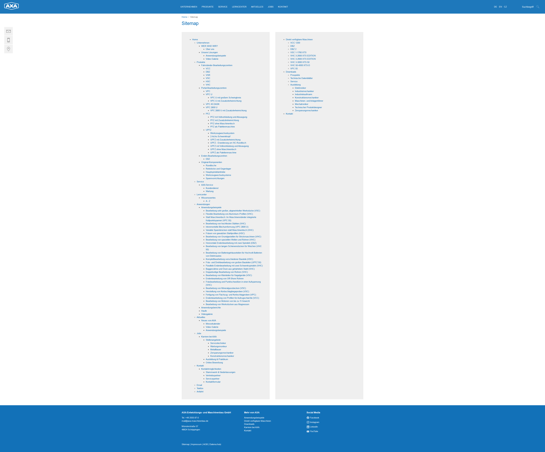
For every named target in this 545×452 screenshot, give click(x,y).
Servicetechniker (218, 343)
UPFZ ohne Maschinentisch (223, 149)
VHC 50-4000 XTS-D (300, 65)
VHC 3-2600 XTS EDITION (303, 55)
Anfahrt (200, 391)
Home (195, 39)
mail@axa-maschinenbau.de (195, 421)
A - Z (208, 201)
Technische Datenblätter (301, 78)
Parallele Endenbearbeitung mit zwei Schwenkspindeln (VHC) (234, 265)
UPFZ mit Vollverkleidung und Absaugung (229, 146)
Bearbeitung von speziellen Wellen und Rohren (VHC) (230, 239)
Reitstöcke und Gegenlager (218, 168)
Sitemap (186, 444)
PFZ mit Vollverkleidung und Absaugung (228, 117)
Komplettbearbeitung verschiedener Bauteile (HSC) (229, 259)
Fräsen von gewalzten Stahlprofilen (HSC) (225, 233)
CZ (505, 7)
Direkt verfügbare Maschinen (299, 39)
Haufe (204, 311)
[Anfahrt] (8, 49)
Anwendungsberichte (211, 307)
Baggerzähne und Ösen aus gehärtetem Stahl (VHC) (230, 269)
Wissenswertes (208, 198)
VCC (208, 68)
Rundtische (211, 165)
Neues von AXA (208, 320)
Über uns (210, 49)
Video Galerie (212, 59)
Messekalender (213, 323)
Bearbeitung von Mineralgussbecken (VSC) (226, 288)
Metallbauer (215, 349)
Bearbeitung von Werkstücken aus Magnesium (227, 304)
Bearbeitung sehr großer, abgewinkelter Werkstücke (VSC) (233, 210)
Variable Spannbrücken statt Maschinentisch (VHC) (229, 230)
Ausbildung (295, 84)
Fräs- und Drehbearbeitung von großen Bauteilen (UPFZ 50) (233, 262)
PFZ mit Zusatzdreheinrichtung (224, 120)
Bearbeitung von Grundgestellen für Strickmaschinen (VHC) (233, 236)
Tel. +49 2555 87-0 (190, 417)
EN (501, 7)
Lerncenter (202, 194)
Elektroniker (300, 88)
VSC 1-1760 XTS (298, 52)
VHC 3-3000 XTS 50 (299, 62)
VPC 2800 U (211, 107)
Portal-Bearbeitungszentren (214, 88)
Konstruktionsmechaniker (222, 356)
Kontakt (200, 365)
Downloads (291, 72)
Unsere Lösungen (209, 52)
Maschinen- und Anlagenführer (309, 101)
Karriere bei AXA (209, 336)
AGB (205, 444)
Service (200, 181)
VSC (208, 78)
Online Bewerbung (214, 362)
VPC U (209, 94)
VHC (208, 84)
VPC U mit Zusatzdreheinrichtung (225, 101)
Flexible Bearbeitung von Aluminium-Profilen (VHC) (229, 214)
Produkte (201, 62)
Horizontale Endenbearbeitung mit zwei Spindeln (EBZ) (231, 243)
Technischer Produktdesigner (308, 107)
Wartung (209, 191)
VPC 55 (294, 68)
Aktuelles (201, 317)
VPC (208, 91)
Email (199, 385)
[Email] (8, 31)
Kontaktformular (213, 382)
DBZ (208, 72)
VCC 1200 (295, 43)
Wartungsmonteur (218, 346)
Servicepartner (212, 378)
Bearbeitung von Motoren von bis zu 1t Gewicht (228, 301)
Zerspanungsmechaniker (221, 353)
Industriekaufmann (303, 94)
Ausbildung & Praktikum (217, 359)
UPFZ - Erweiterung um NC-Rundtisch (228, 143)
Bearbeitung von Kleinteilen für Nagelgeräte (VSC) (229, 275)
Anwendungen (203, 204)
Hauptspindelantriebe (215, 172)
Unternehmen (203, 43)
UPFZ (208, 130)
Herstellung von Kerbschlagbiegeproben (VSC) (227, 291)
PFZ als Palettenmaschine (222, 126)
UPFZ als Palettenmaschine (223, 152)
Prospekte (295, 75)
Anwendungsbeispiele (216, 55)
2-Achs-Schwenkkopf (220, 136)
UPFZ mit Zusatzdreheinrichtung (225, 139)
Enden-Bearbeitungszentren (214, 156)
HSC (208, 81)
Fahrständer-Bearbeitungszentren (216, 65)
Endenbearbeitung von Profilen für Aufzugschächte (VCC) (232, 298)
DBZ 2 (293, 49)
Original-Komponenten (211, 162)
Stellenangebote (213, 340)
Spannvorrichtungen (215, 178)
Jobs (199, 333)
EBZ (208, 159)
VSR (208, 75)
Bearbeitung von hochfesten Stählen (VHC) (226, 223)
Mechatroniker (301, 104)
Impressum (196, 444)
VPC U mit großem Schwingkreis (225, 97)
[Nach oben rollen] (539, 446)
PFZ (208, 114)
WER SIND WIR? (209, 46)
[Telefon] (8, 40)
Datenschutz (215, 444)
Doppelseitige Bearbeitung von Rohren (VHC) (227, 272)
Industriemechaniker (304, 91)
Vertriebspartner (213, 375)
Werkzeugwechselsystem (222, 133)
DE (496, 7)
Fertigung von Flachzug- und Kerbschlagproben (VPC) (231, 294)
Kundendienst (212, 188)
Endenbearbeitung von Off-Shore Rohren (225, 278)
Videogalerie (207, 314)
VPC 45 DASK (212, 104)
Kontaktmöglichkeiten (211, 369)
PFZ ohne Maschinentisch (222, 123)
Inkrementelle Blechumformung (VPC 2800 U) (227, 227)
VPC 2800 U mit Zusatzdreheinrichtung (228, 110)
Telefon (200, 388)
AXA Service (207, 185)
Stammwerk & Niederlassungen (220, 372)
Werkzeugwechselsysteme (218, 175)
